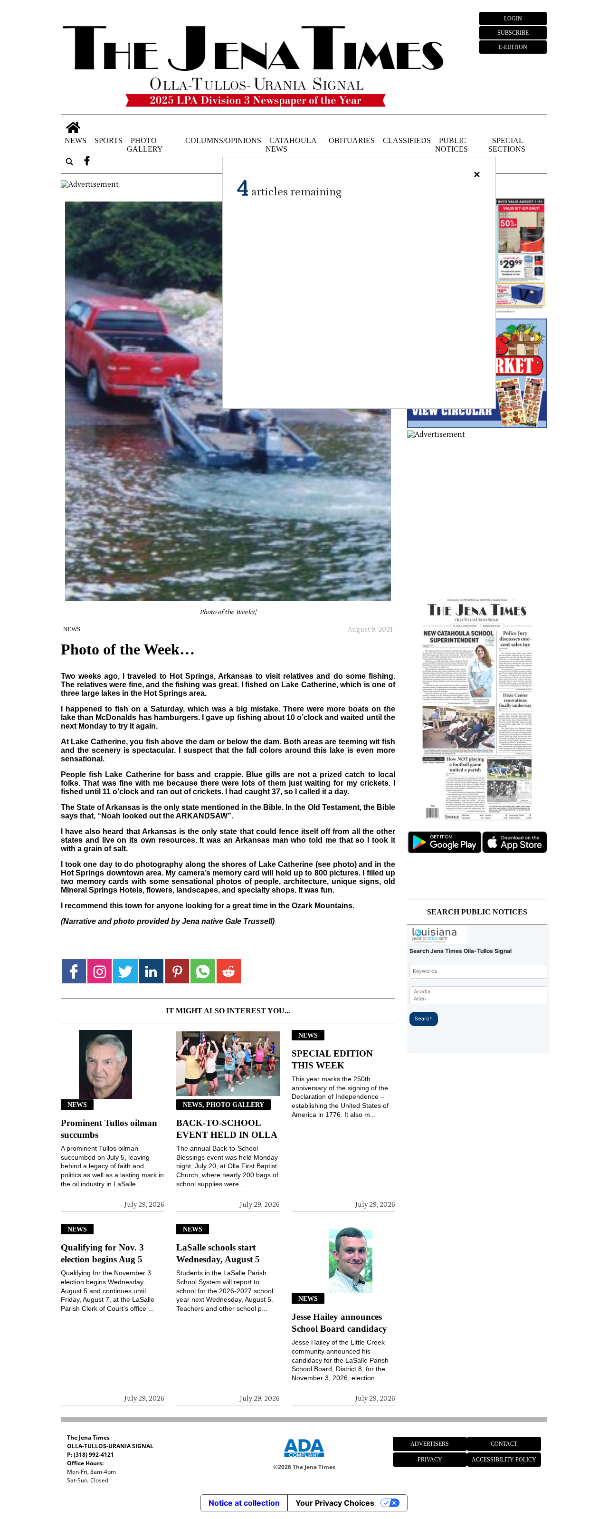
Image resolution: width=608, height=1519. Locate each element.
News (75, 140)
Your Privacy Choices (334, 1503)
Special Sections (506, 144)
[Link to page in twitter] (125, 971)
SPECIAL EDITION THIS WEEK (332, 1059)
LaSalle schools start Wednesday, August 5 (218, 1253)
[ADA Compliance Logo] (304, 1458)
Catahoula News (291, 144)
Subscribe (513, 32)
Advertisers (429, 1444)
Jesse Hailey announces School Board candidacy (339, 1323)
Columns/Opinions (223, 140)
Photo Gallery (145, 144)
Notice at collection (244, 1503)
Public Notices (451, 144)
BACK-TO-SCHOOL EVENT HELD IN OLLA (226, 1129)
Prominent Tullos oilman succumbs (109, 1129)
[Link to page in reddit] (229, 971)
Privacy (430, 1459)
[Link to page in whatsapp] (202, 971)
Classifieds (407, 140)
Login (513, 18)
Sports (109, 140)
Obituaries (352, 140)
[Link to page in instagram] (99, 971)
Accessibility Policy (504, 1459)
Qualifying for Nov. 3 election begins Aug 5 (102, 1253)
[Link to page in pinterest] (177, 971)
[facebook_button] (86, 162)
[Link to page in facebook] (74, 971)
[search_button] (69, 161)
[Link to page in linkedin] (151, 971)
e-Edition (513, 47)
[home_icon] (73, 127)
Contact (504, 1444)
